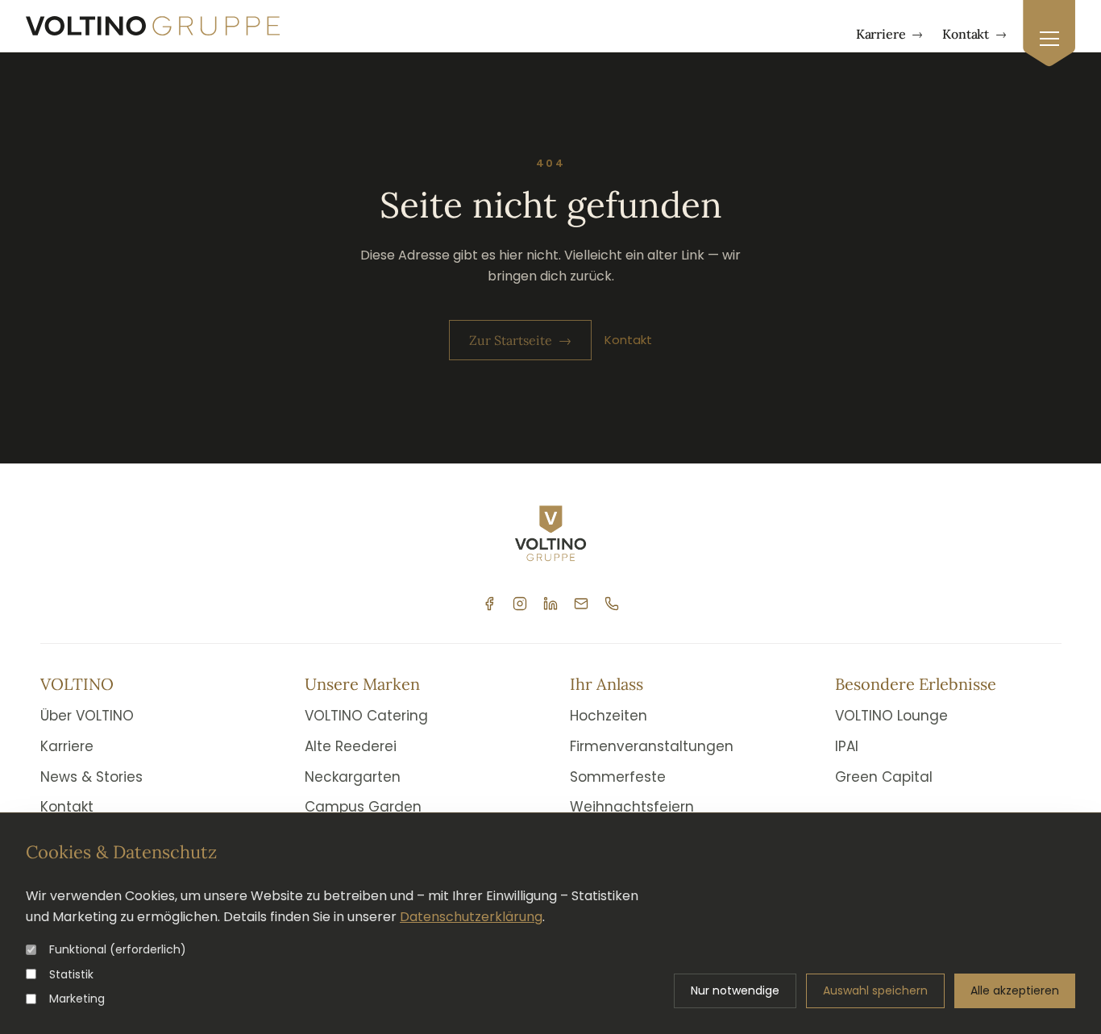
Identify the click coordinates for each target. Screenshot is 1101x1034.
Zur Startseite (520, 340)
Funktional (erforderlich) (117, 949)
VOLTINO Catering (366, 715)
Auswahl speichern (875, 990)
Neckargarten (353, 777)
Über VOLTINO (87, 715)
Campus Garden (363, 806)
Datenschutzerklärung (471, 916)
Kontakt (974, 34)
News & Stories (91, 777)
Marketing (77, 998)
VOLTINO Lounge (891, 715)
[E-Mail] (581, 603)
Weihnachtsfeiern (632, 806)
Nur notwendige (735, 990)
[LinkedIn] (550, 603)
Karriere (890, 34)
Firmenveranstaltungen (651, 746)
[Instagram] (520, 603)
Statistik (71, 974)
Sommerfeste (618, 777)
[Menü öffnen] (1049, 33)
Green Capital (884, 777)
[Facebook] (489, 603)
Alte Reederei (351, 746)
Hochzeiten (608, 715)
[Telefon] (612, 603)
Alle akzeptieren (1014, 990)
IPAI (846, 746)
